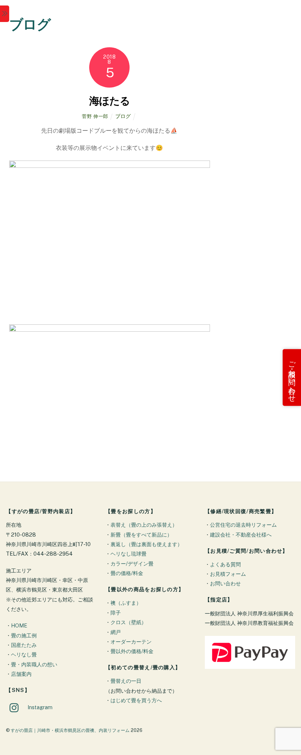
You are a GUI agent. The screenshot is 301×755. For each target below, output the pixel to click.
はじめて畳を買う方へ (136, 700)
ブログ (123, 116)
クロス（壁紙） (128, 622)
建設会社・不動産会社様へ (241, 534)
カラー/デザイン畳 (131, 563)
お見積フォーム (228, 574)
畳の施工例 (24, 635)
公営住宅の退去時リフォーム (243, 525)
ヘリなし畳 (24, 654)
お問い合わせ (225, 583)
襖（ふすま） (125, 603)
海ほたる (109, 101)
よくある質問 (225, 564)
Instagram (39, 707)
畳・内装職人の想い (34, 664)
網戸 (115, 632)
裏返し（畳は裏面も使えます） (146, 544)
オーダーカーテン (131, 641)
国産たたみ (24, 645)
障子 (115, 612)
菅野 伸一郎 (95, 116)
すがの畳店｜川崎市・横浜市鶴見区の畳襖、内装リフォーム (70, 730)
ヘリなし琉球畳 (128, 553)
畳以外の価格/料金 (131, 651)
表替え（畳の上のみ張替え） (143, 525)
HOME (19, 625)
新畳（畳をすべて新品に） (141, 534)
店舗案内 (21, 674)
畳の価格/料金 (126, 573)
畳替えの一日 (125, 681)
